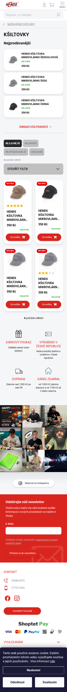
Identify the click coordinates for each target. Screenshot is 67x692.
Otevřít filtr (17, 169)
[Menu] (62, 4)
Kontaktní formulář (22, 611)
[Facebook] (7, 597)
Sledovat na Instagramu (37, 483)
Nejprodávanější (16, 152)
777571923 (18, 587)
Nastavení (33, 670)
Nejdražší (31, 143)
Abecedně (36, 152)
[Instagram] (16, 597)
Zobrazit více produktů (33, 126)
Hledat (58, 15)
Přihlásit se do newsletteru (22, 553)
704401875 (18, 580)
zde (52, 661)
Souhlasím (50, 682)
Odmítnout (17, 682)
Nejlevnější (13, 143)
